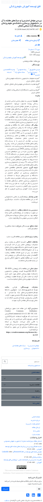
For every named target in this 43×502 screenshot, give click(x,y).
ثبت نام (15, 2)
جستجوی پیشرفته (34, 365)
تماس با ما (36, 403)
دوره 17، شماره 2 (34, 49)
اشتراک (5, 489)
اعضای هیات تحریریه (33, 423)
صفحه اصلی (35, 372)
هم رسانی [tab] (14, 40)
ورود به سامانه (24, 2)
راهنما (37, 391)
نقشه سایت (36, 434)
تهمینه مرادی (32, 72)
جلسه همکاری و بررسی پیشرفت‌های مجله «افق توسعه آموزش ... (23, 448)
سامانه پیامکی (37, 457)
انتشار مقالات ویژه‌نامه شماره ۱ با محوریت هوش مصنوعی (23, 441)
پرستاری (27, 348)
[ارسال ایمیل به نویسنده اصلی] (34, 74)
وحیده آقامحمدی (9, 69)
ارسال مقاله (35, 397)
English (5, 2)
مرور (37, 378)
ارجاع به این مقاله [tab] (31, 40)
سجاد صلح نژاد (20, 72)
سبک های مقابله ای (19, 345)
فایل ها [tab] (17, 35)
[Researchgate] (39, 495)
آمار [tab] (36, 45)
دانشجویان (35, 348)
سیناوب (7, 500)
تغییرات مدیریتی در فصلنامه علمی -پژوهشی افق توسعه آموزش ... (23, 461)
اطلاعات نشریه (34, 384)
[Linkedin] (33, 495)
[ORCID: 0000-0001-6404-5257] (32, 74)
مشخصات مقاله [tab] (32, 35)
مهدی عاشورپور (34, 69)
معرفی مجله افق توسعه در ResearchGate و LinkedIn (22, 451)
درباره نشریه (35, 420)
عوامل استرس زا (33, 345)
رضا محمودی (22, 69)
